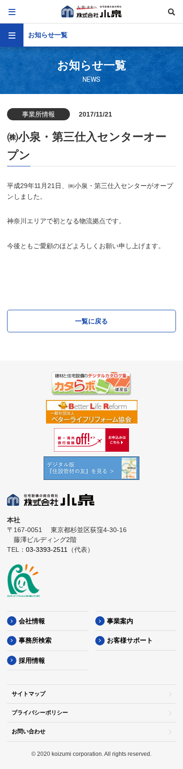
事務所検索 (35, 640)
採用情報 (32, 660)
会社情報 (32, 621)
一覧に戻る (91, 321)
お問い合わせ (29, 731)
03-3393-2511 (47, 549)
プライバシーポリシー (40, 712)
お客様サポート (130, 640)
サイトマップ (29, 694)
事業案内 (120, 621)
